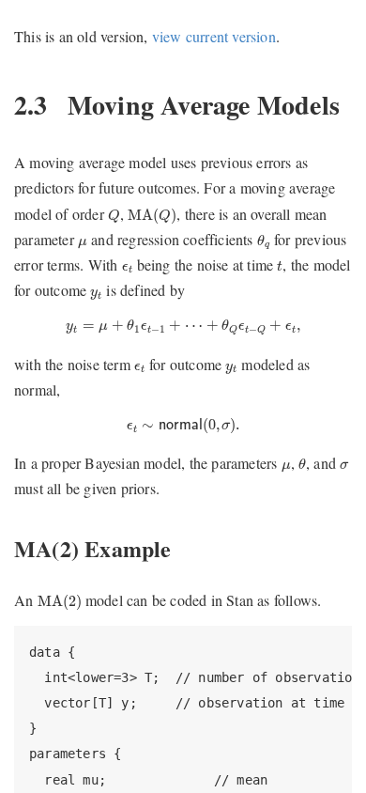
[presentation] (114, 216)
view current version (214, 36)
